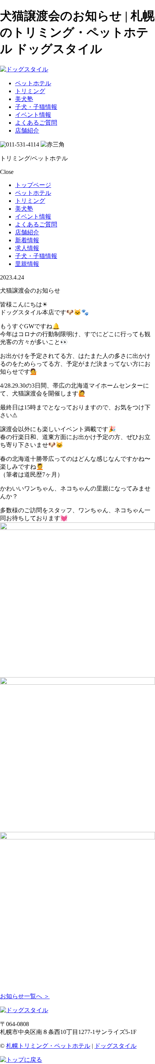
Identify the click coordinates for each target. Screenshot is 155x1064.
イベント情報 (33, 115)
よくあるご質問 (36, 122)
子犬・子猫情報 (36, 107)
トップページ (33, 185)
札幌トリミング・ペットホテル (48, 1046)
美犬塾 (24, 99)
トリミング (30, 91)
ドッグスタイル (115, 1046)
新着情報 (27, 240)
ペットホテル (33, 83)
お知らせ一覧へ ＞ (25, 996)
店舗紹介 (27, 130)
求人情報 (27, 248)
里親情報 (27, 264)
